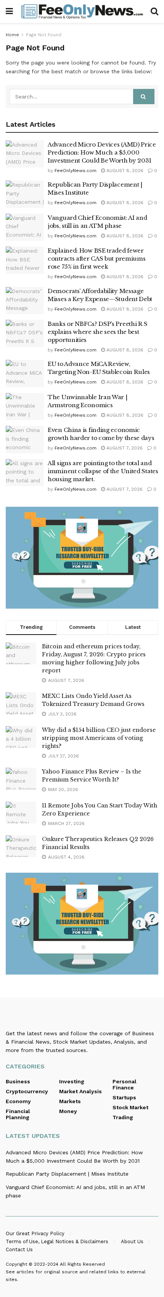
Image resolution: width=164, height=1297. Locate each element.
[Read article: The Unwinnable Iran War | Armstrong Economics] (25, 407)
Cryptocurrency (27, 1091)
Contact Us (19, 1249)
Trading (123, 1117)
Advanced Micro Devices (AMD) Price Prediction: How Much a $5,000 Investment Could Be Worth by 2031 (102, 152)
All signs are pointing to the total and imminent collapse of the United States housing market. (103, 471)
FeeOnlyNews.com (75, 170)
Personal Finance (125, 1084)
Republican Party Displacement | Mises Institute (67, 1174)
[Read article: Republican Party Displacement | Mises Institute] (25, 194)
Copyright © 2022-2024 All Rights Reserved (55, 1264)
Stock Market (130, 1107)
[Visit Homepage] (82, 11)
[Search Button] (154, 11)
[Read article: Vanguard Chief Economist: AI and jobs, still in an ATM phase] (25, 227)
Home (12, 34)
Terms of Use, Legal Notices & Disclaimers (57, 1241)
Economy (18, 1101)
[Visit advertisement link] (82, 558)
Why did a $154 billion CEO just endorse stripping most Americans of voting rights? (99, 738)
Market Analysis (80, 1091)
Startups (124, 1097)
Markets (70, 1101)
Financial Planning (18, 1114)
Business (18, 1081)
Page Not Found (43, 34)
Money (68, 1111)
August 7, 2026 (124, 448)
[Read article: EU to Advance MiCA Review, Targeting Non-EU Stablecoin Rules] (25, 373)
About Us (132, 1241)
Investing (71, 1081)
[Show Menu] (9, 11)
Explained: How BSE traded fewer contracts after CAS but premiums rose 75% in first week (96, 258)
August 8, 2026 (124, 170)
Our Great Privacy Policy (35, 1233)
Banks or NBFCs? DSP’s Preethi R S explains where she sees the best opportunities (98, 331)
